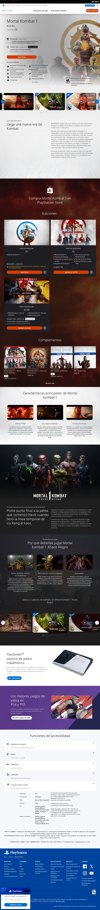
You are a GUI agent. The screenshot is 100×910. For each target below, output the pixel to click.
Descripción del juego (40, 11)
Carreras (6, 866)
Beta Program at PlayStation (86, 884)
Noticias (38, 5)
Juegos (18, 5)
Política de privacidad (64, 906)
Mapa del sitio (92, 906)
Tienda (7, 5)
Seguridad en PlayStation (57, 866)
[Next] (97, 102)
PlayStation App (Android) (89, 881)
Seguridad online (39, 869)
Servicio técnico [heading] (56, 861)
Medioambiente (39, 864)
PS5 (13, 5)
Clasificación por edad (72, 871)
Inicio (5, 857)
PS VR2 (21, 869)
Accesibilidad (38, 866)
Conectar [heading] (85, 861)
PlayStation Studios (9, 869)
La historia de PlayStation (11, 876)
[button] (39, 67)
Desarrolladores (70, 876)
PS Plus (24, 5)
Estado (52, 869)
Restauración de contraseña (55, 876)
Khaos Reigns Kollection (59, 11)
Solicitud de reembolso (57, 880)
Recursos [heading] (69, 861)
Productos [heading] (23, 861)
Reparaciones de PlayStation (55, 872)
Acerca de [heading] (7, 861)
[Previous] (3, 102)
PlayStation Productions (10, 871)
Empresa (6, 874)
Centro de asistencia (56, 864)
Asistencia (45, 5)
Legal (55, 906)
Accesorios (30, 5)
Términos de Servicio (71, 864)
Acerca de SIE (7, 864)
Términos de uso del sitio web (79, 906)
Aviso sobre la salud (71, 873)
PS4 (21, 866)
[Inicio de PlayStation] (3, 5)
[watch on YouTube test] (60, 107)
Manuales (53, 882)
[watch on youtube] (62, 630)
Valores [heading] (37, 861)
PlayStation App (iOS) (87, 878)
